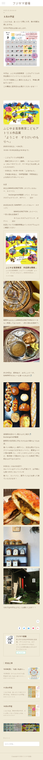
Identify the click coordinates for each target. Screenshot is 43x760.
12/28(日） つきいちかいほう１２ (16, 669)
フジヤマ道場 (21, 3)
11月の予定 (7, 687)
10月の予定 (7, 706)
